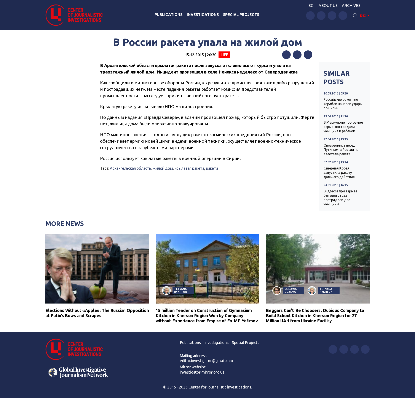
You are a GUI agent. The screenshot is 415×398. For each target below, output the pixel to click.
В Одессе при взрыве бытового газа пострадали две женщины (340, 197)
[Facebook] (286, 54)
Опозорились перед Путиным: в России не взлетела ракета (341, 149)
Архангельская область (130, 168)
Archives (351, 5)
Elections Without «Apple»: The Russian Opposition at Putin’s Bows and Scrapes (97, 313)
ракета (212, 168)
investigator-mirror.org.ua (202, 372)
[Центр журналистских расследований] (76, 15)
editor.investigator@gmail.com (206, 360)
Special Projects (241, 14)
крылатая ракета (189, 168)
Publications (168, 14)
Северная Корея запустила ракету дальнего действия (339, 172)
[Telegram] (308, 54)
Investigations (203, 14)
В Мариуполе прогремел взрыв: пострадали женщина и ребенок (343, 126)
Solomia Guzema (290, 290)
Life (224, 55)
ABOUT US (328, 5)
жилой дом (163, 168)
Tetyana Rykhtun (180, 290)
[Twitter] (297, 54)
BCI (311, 5)
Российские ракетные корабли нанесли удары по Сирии (343, 104)
